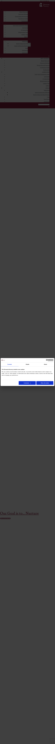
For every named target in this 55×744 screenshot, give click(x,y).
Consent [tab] (9, 364)
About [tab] (45, 364)
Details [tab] (27, 364)
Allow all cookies (45, 383)
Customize (26, 383)
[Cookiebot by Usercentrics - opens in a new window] (47, 360)
